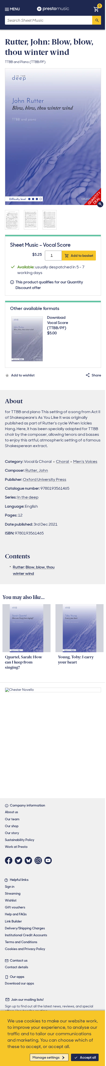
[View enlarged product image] (53, 136)
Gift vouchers (15, 907)
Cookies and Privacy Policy (25, 949)
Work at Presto (16, 847)
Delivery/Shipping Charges (25, 928)
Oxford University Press (44, 479)
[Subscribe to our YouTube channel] (49, 860)
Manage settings (46, 1057)
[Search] (96, 20)
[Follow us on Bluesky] (30, 860)
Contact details (16, 967)
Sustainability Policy (19, 840)
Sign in (9, 887)
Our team (12, 819)
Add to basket (82, 255)
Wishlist (11, 900)
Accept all (88, 1057)
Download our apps (19, 983)
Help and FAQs (16, 914)
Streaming (12, 893)
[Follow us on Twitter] (20, 860)
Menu (15, 9)
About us (11, 812)
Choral (63, 461)
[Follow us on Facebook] (10, 860)
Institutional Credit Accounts (26, 935)
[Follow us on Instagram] (39, 860)
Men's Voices (85, 461)
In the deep (27, 497)
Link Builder (13, 921)
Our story (12, 833)
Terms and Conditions (21, 942)
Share (96, 375)
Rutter (18, 567)
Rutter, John (36, 470)
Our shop (11, 826)
